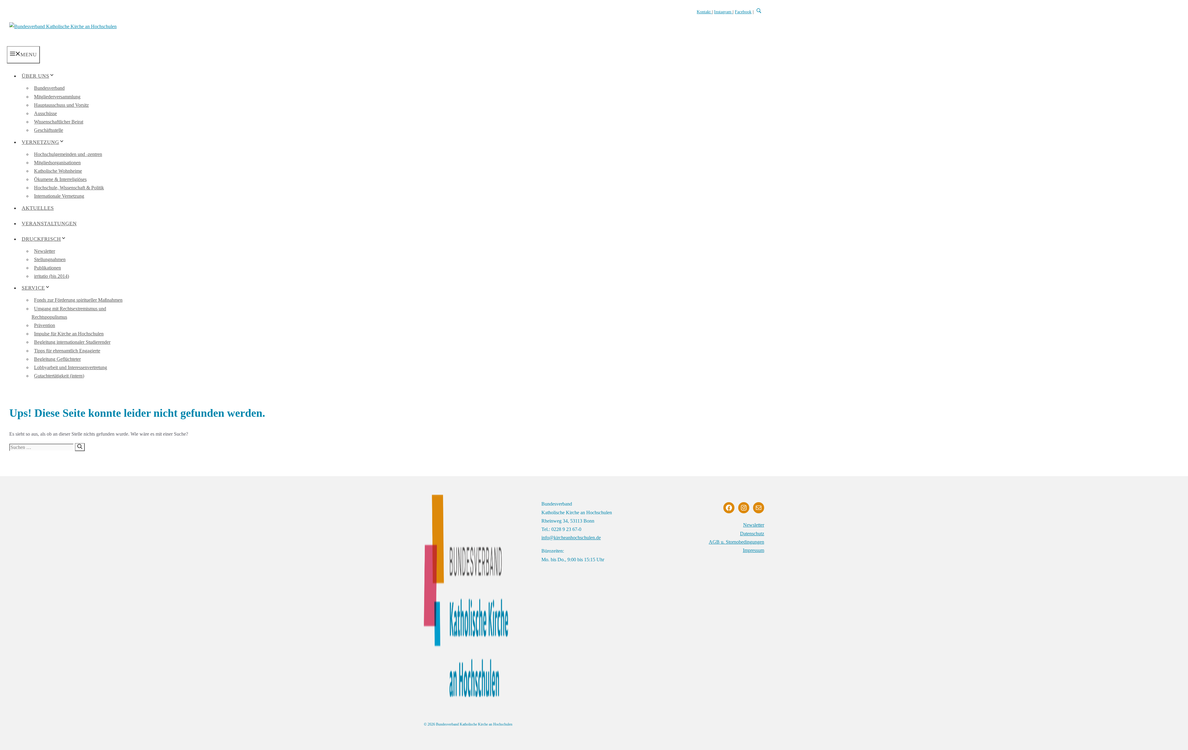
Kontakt (704, 12)
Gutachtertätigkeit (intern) (59, 375)
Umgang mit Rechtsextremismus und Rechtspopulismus (69, 313)
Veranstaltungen (49, 223)
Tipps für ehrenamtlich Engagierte (67, 350)
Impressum (753, 550)
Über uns (35, 76)
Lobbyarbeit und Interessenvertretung (70, 367)
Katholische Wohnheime (58, 171)
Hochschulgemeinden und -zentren (68, 154)
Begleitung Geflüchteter (57, 359)
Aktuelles (38, 208)
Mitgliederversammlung (57, 96)
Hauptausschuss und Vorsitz (61, 105)
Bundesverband (49, 88)
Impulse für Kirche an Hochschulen (69, 333)
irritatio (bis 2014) (51, 276)
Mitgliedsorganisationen (57, 162)
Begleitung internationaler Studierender (72, 342)
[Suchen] (80, 447)
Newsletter (44, 251)
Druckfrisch (41, 239)
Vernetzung (40, 142)
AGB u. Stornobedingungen (736, 542)
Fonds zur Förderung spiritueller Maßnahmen (78, 300)
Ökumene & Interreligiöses (60, 179)
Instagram (723, 12)
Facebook (743, 12)
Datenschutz (752, 533)
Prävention (44, 325)
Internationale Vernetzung (59, 196)
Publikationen (47, 267)
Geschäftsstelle (48, 130)
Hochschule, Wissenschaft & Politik (69, 187)
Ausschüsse (45, 113)
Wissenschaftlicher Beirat (58, 121)
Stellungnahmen (50, 259)
